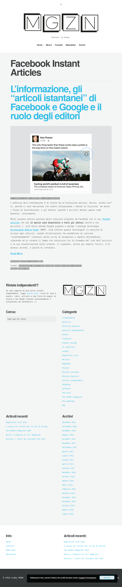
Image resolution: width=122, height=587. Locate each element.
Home (40, 44)
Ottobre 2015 (68, 506)
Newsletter (71, 44)
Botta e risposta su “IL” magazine (23, 435)
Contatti (58, 44)
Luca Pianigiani (51, 198)
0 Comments (34, 198)
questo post (32, 294)
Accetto (107, 577)
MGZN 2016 (10, 550)
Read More (16, 253)
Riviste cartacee (70, 372)
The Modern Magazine (72, 397)
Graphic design (69, 343)
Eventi (82, 44)
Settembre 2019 (69, 427)
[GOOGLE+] (111, 261)
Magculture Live (70, 356)
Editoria (15, 261)
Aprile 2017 (68, 464)
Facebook (50, 266)
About (49, 44)
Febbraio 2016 (69, 489)
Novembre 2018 (69, 431)
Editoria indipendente (73, 330)
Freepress (67, 339)
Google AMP (23, 268)
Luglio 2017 (68, 456)
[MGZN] (61, 34)
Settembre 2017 (69, 447)
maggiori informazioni (87, 578)
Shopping (66, 385)
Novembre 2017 (69, 443)
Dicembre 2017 (69, 439)
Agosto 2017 (68, 452)
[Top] (118, 578)
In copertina (68, 347)
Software (66, 389)
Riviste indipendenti (72, 381)
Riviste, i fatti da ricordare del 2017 (26, 439)
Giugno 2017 (68, 460)
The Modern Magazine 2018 (18, 431)
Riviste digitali (70, 376)
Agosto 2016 (68, 481)
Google (14, 268)
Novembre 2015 (69, 502)
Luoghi (65, 351)
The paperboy (68, 401)
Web (41, 261)
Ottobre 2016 (68, 477)
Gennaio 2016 (68, 493)
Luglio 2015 (68, 514)
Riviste (65, 368)
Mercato (65, 360)
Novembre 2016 (69, 473)
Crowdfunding (68, 318)
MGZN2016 (66, 364)
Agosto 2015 (68, 510)
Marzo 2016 (67, 485)
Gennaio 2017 (68, 468)
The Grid (66, 393)
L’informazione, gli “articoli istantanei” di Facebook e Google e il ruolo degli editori (55, 102)
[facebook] (61, 4)
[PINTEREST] (105, 261)
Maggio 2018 (68, 435)
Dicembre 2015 (69, 498)
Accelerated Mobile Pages (31, 266)
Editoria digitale (29, 261)
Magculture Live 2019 (16, 422)
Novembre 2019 (69, 422)
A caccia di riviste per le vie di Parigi (27, 427)
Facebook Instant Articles (68, 266)
